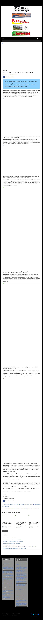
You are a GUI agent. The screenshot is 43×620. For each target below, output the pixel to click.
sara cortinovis (14, 74)
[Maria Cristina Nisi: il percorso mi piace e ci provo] (8, 515)
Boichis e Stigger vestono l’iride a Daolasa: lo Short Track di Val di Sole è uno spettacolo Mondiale (8, 567)
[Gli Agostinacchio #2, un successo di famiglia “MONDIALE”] (21, 515)
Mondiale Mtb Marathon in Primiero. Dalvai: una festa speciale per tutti (14, 548)
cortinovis (10, 74)
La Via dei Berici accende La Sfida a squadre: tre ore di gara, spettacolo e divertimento (8, 585)
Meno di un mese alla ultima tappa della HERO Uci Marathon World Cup (8, 572)
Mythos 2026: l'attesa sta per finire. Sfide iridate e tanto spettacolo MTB (21, 591)
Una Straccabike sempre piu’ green (9, 545)
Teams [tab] (6, 535)
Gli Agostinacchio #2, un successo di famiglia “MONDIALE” (21, 523)
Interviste (4, 70)
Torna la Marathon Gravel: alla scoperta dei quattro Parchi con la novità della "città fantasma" (21, 574)
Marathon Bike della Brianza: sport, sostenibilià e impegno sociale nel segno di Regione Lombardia (19, 546)
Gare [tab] (4, 535)
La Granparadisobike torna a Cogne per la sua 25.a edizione (13, 541)
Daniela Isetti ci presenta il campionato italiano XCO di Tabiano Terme (34, 523)
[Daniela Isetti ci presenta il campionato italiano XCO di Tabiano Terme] (34, 515)
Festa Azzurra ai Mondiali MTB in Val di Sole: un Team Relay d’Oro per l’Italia (8, 590)
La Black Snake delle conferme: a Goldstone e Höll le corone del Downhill (21, 604)
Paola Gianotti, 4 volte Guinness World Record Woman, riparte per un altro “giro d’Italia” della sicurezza (21, 505)
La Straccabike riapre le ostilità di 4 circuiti (10, 538)
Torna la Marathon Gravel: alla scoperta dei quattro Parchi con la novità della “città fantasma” (8, 579)
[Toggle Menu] (40, 40)
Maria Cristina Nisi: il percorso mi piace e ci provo (6, 523)
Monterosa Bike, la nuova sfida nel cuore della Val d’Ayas (12, 539)
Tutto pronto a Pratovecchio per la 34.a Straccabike (11, 543)
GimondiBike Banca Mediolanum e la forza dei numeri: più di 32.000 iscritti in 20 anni (22, 509)
